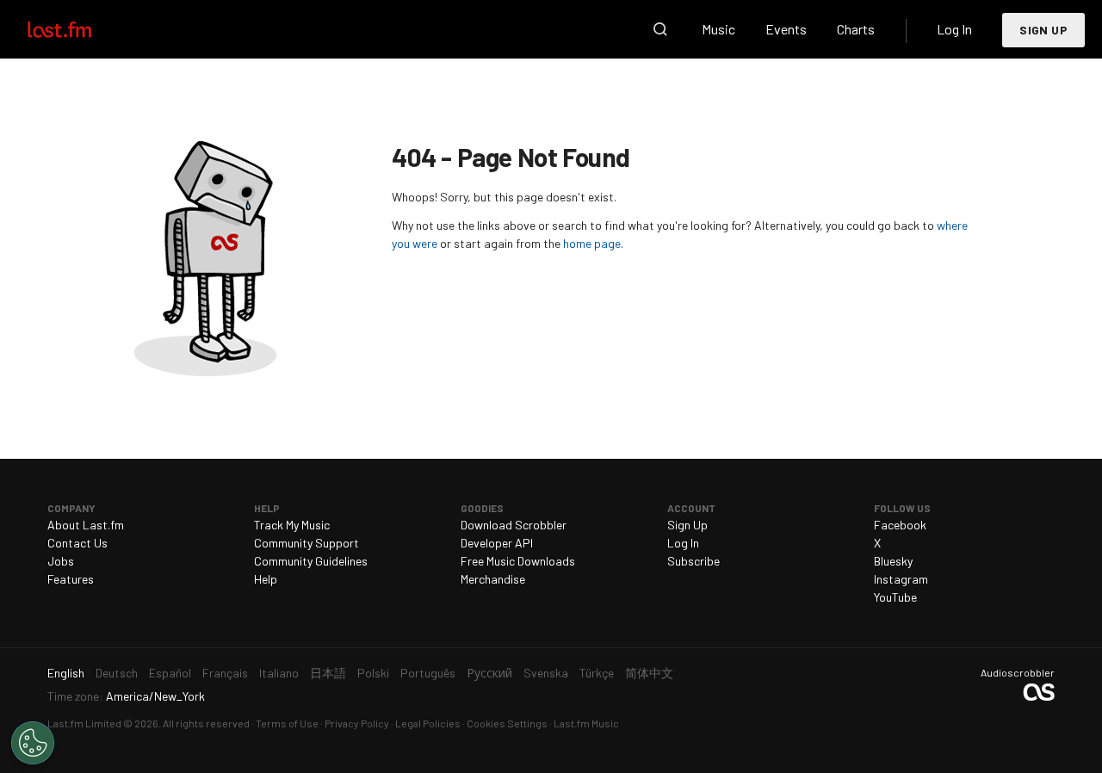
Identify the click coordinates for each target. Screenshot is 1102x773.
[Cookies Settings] (32, 742)
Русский (489, 672)
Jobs (60, 560)
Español (170, 672)
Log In (954, 29)
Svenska (545, 672)
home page (592, 243)
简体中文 (649, 672)
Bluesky (893, 560)
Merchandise (493, 579)
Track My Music (292, 524)
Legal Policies (428, 723)
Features (70, 579)
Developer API (497, 542)
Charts (856, 29)
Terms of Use (287, 723)
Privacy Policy (357, 723)
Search (660, 29)
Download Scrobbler (513, 524)
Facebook (900, 524)
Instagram (901, 579)
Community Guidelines (311, 560)
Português (427, 672)
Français (225, 672)
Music (718, 29)
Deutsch (117, 672)
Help (265, 579)
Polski (373, 672)
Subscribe (693, 560)
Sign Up (1043, 29)
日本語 (328, 672)
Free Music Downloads (518, 560)
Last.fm (79, 29)
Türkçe (596, 672)
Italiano (279, 672)
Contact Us (77, 542)
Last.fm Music (586, 723)
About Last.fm (85, 524)
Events (786, 29)
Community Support (306, 542)
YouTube (895, 597)
